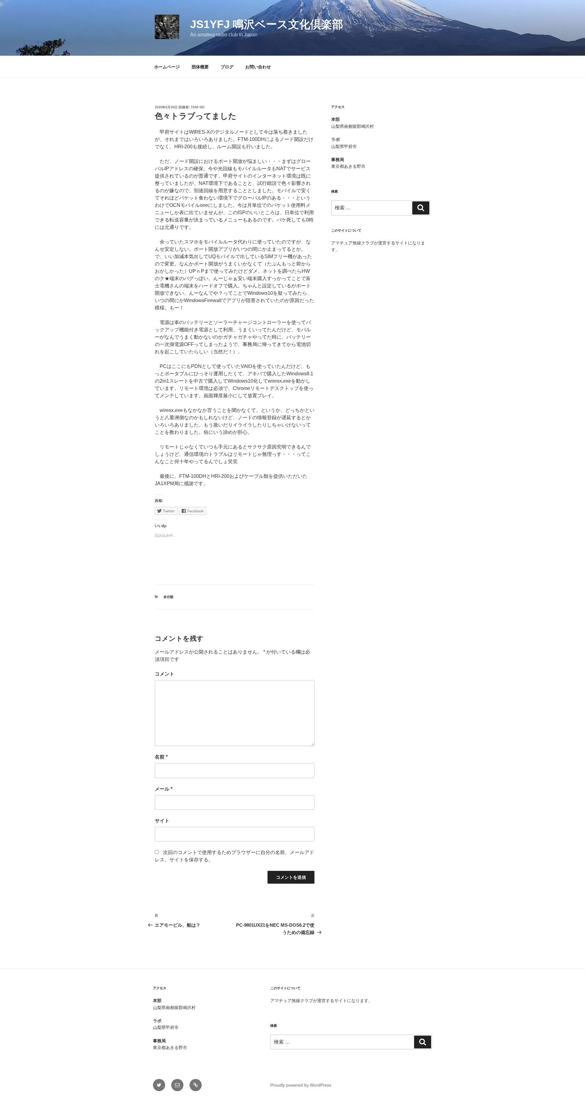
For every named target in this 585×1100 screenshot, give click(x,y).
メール (163, 789)
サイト (162, 820)
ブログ (227, 66)
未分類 (168, 597)
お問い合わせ (258, 66)
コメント (164, 673)
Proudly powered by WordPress (300, 1085)
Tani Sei (197, 107)
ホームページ (167, 66)
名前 (161, 756)
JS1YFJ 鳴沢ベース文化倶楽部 (266, 24)
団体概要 (200, 66)
